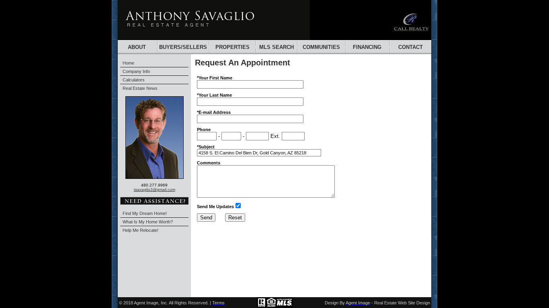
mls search (276, 47)
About (137, 47)
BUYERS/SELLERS (183, 47)
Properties (232, 47)
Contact (410, 47)
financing (367, 47)
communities (321, 47)
